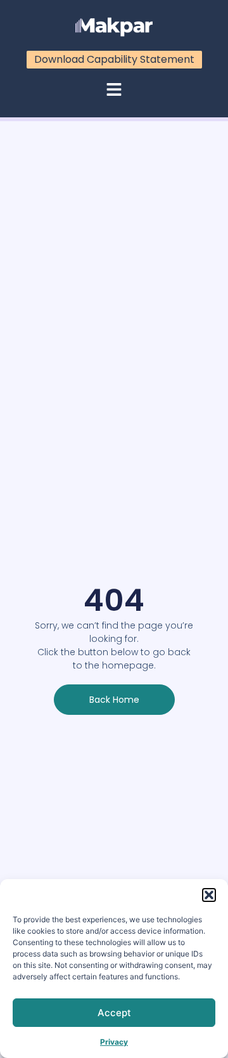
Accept (114, 1013)
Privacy (114, 1042)
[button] (209, 895)
